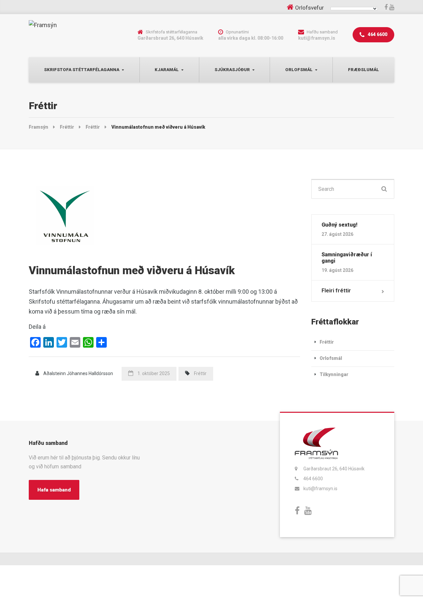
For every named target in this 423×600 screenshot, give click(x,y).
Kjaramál (167, 69)
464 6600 (377, 34)
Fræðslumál (363, 69)
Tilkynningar (334, 374)
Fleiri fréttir (336, 290)
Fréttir (200, 373)
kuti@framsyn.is (320, 488)
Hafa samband (54, 490)
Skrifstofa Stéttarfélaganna (81, 69)
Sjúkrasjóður (232, 69)
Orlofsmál (299, 69)
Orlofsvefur (309, 7)
